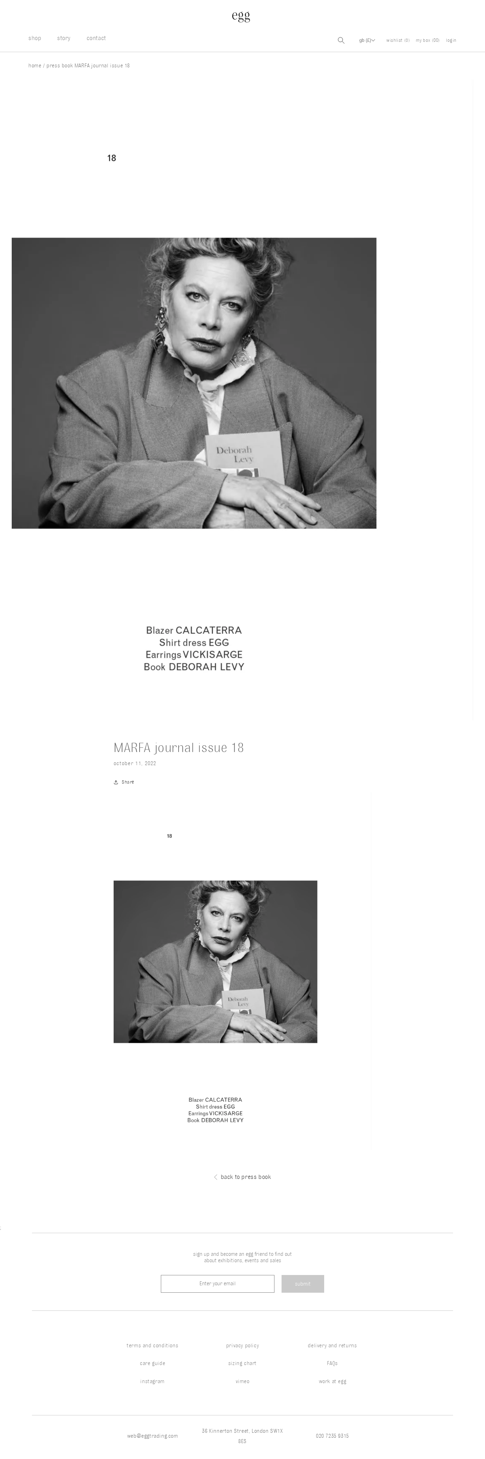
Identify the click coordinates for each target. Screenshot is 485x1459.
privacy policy (242, 1345)
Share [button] (128, 781)
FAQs (332, 1363)
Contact (96, 38)
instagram (152, 1381)
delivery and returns (332, 1345)
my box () (428, 40)
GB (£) (365, 40)
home (35, 65)
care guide (152, 1363)
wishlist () (398, 40)
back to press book (246, 1177)
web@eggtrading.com (152, 1436)
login (451, 40)
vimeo (243, 1381)
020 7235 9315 (332, 1436)
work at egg (333, 1381)
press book (60, 65)
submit (303, 1284)
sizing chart (242, 1363)
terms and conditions (152, 1345)
